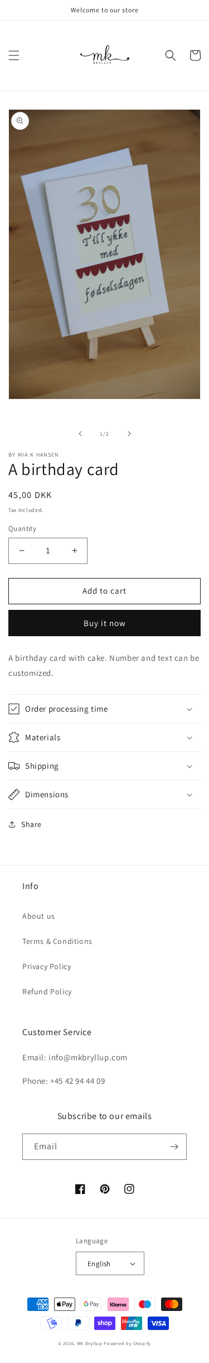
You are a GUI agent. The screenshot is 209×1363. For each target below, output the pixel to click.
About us (38, 916)
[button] (14, 55)
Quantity (22, 528)
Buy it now (105, 623)
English (99, 1263)
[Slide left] (80, 433)
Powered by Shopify (127, 1343)
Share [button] (31, 824)
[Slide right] (129, 433)
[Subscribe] (174, 1147)
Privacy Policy (46, 966)
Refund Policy (47, 991)
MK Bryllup (90, 1343)
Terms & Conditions (57, 941)
